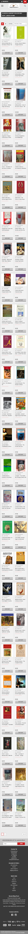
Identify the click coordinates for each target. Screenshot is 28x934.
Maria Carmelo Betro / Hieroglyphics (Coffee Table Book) (20, 570)
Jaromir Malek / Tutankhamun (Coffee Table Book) (6, 446)
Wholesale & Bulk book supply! (14, 898)
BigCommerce (8, 932)
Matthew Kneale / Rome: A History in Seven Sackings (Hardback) (20, 601)
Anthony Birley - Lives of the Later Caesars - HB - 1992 (20, 106)
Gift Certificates (14, 865)
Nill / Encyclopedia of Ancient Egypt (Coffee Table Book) (20, 694)
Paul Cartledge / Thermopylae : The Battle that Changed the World (7, 724)
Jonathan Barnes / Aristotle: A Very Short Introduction (7, 477)
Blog (14, 887)
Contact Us (14, 881)
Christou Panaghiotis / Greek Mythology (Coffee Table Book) (20, 137)
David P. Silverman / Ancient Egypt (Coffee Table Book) (7, 199)
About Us (14, 879)
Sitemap (13, 931)
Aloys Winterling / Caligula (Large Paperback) (5, 76)
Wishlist (14, 866)
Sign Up (15, 868)
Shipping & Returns (14, 870)
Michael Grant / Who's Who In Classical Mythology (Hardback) (6, 663)
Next (24, 834)
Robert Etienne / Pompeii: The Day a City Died (20, 817)
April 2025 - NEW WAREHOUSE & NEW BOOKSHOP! (14, 906)
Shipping (14, 883)
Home (14, 878)
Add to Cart (7, 52)
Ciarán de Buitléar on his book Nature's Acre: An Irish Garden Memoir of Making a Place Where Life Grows (14, 900)
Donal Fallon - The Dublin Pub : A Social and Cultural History (14, 904)
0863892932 (5, 1)
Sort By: (10, 23)
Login (12, 868)
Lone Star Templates (20, 932)
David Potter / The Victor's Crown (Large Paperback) (20, 199)
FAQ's (14, 888)
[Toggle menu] (2, 6)
